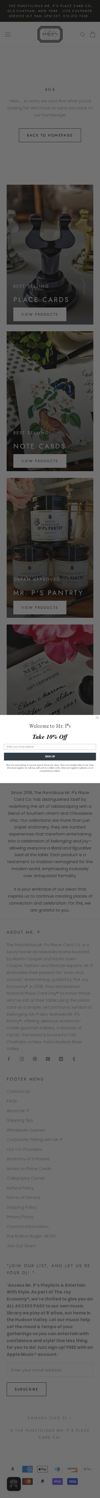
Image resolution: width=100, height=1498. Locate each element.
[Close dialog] (97, 717)
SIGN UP (50, 756)
